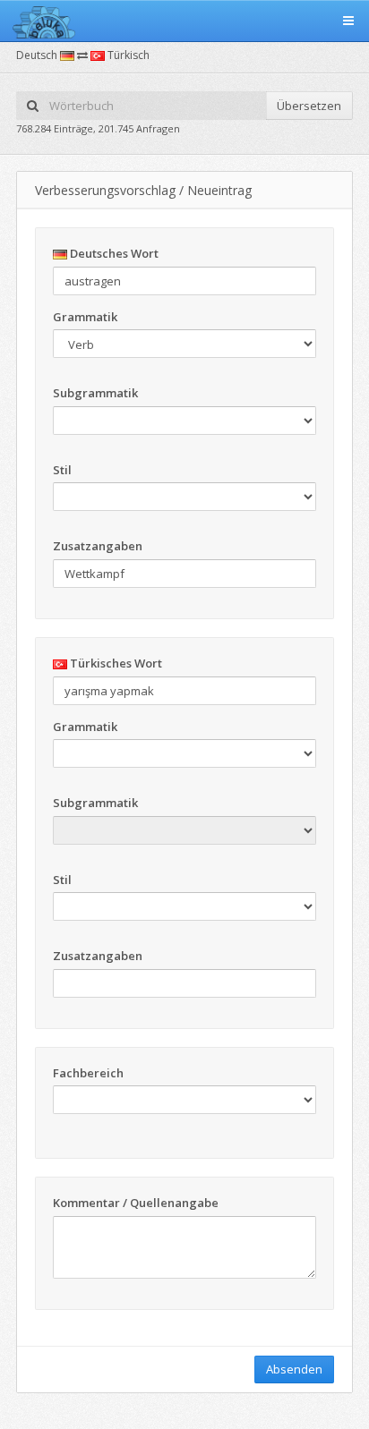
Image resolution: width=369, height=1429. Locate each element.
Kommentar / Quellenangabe (136, 1203)
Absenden (294, 1369)
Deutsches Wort (113, 253)
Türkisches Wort (114, 663)
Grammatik (85, 317)
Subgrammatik (95, 393)
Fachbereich (88, 1073)
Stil (62, 470)
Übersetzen (309, 106)
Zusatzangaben (97, 546)
